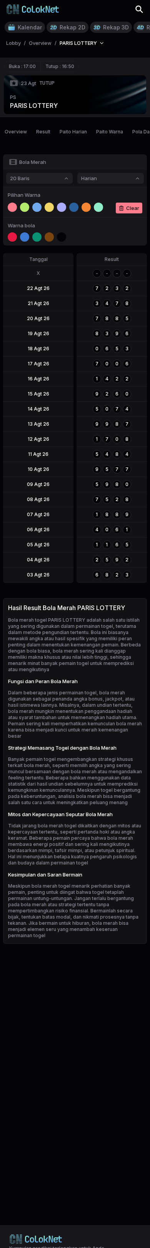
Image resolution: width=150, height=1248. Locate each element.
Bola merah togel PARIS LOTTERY (46, 620)
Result (43, 132)
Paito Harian (73, 132)
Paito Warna (109, 132)
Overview (16, 132)
